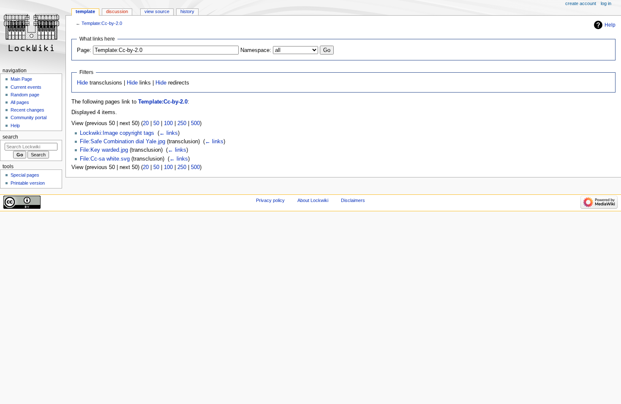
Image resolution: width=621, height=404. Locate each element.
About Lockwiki (312, 200)
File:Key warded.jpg (104, 150)
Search (10, 136)
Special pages (25, 174)
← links (168, 133)
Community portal (28, 117)
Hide (82, 83)
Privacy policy (270, 200)
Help (610, 25)
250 (181, 123)
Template (85, 11)
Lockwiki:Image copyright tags (117, 133)
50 (156, 123)
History (187, 11)
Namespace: (255, 50)
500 (195, 123)
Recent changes (27, 109)
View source (156, 11)
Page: (84, 50)
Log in (606, 3)
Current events (26, 87)
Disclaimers (353, 200)
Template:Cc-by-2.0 (102, 23)
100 (168, 123)
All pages (20, 102)
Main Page (21, 79)
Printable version (28, 183)
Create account (580, 3)
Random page (25, 94)
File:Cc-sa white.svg (105, 159)
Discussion (117, 11)
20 (146, 123)
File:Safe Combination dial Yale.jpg (122, 142)
